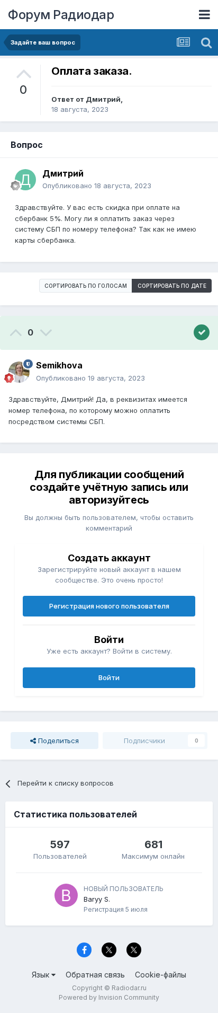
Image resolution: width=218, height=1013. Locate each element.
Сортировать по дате (172, 286)
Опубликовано (96, 185)
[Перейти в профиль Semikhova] (19, 372)
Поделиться (57, 740)
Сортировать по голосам (85, 286)
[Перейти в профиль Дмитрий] (25, 179)
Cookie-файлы (160, 974)
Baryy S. (97, 899)
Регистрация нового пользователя (109, 606)
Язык (41, 974)
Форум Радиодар (61, 14)
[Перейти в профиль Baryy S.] (66, 895)
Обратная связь (95, 974)
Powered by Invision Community (109, 997)
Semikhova (59, 365)
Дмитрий (103, 99)
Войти (109, 677)
